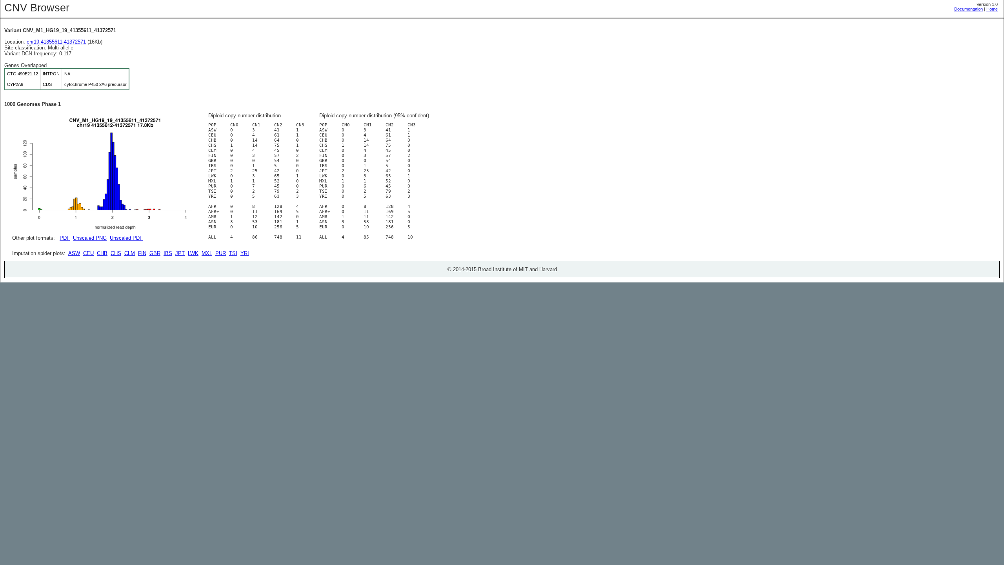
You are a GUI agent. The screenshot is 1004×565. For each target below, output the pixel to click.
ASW (74, 253)
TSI (233, 253)
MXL (207, 253)
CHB (102, 253)
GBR (154, 253)
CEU (88, 253)
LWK (193, 253)
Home (992, 9)
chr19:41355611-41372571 (56, 42)
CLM (129, 253)
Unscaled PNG (90, 238)
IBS (168, 253)
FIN (142, 253)
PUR (220, 253)
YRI (244, 253)
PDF (65, 238)
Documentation (968, 9)
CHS (116, 253)
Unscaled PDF (126, 238)
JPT (180, 253)
